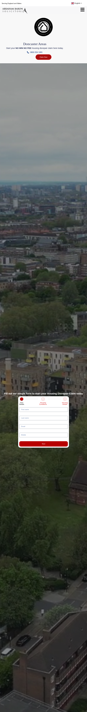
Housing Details (65, 403)
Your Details (21, 403)
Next (43, 444)
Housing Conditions (43, 403)
